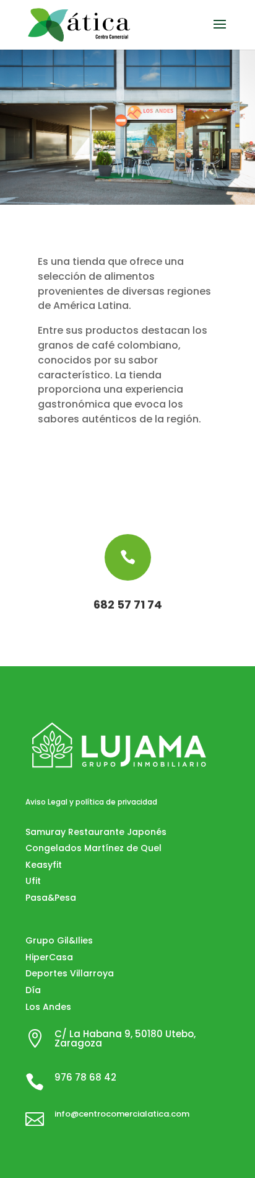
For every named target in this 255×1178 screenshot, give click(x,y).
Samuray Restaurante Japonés (95, 832)
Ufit (33, 881)
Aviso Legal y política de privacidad (91, 801)
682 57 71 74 (127, 604)
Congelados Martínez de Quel (93, 848)
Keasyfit (43, 865)
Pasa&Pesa (50, 897)
